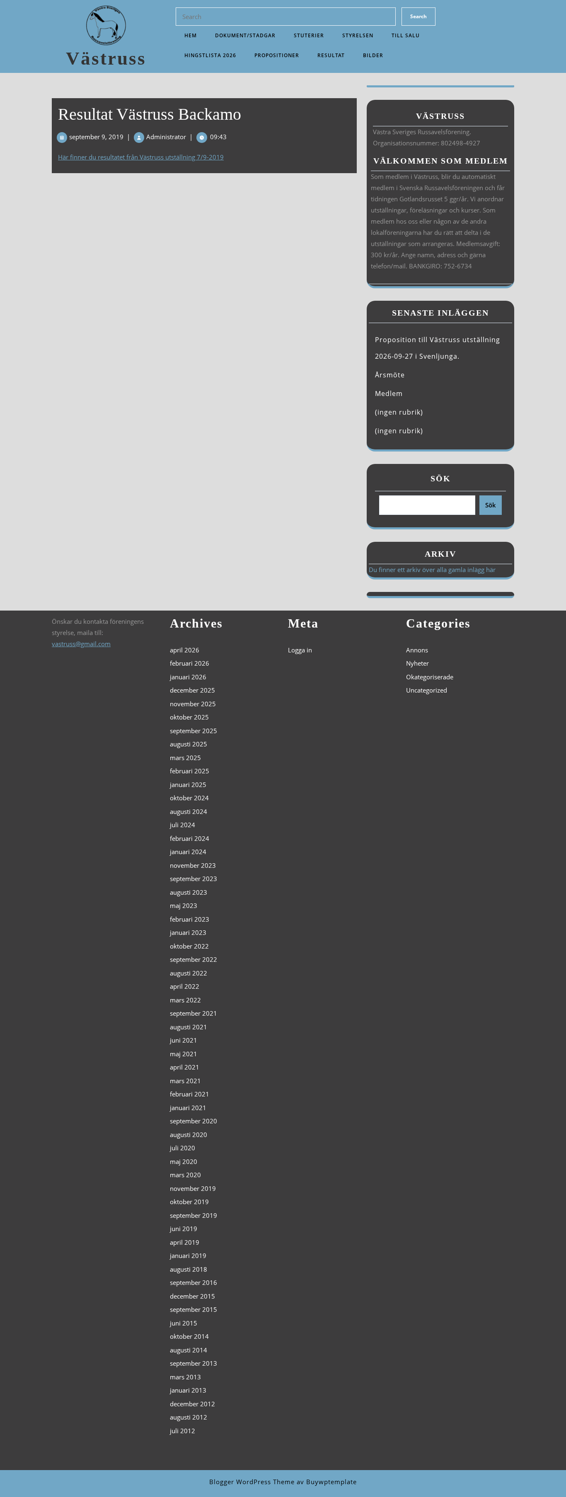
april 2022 (184, 986)
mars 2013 (185, 1377)
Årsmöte (390, 374)
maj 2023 (183, 905)
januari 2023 (188, 932)
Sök (441, 478)
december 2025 (192, 690)
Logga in (300, 650)
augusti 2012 (188, 1417)
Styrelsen (357, 35)
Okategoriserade (429, 677)
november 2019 (193, 1188)
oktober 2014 (189, 1336)
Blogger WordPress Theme (252, 1482)
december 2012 (192, 1404)
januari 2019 (188, 1255)
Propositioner (276, 55)
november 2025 (193, 704)
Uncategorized (426, 690)
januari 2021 (188, 1107)
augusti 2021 (188, 1027)
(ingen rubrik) (399, 412)
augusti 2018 (188, 1269)
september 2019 (193, 1215)
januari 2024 (188, 851)
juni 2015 (183, 1323)
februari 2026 (189, 663)
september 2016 (193, 1282)
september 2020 (193, 1121)
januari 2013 (188, 1390)
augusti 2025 (188, 744)
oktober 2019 (189, 1202)
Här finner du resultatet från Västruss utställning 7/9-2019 (141, 157)
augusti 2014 (188, 1350)
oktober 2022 (189, 946)
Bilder (373, 55)
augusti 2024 (188, 811)
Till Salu (406, 35)
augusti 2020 (188, 1134)
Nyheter (417, 663)
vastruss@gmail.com (81, 644)
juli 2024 (182, 825)
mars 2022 (185, 1000)
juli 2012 (182, 1431)
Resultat (331, 55)
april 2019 (184, 1242)
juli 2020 (182, 1148)
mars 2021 (185, 1081)
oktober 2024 (189, 798)
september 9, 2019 (96, 137)
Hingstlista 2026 (210, 55)
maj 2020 (183, 1161)
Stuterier (309, 35)
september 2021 (193, 1013)
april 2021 (184, 1067)
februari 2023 (189, 919)
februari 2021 (189, 1094)
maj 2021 (183, 1054)
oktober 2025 (189, 717)
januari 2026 (188, 677)
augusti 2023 (188, 892)
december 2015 (192, 1296)
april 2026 (184, 650)
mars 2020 (185, 1175)
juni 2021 (183, 1040)
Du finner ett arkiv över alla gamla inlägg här (432, 569)
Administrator (166, 137)
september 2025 (193, 731)
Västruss (106, 58)
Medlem (389, 393)
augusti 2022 (188, 973)
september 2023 (193, 878)
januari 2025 (188, 784)
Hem (190, 35)
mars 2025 (185, 757)
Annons (417, 650)
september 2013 (193, 1363)
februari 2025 (189, 771)
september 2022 (193, 959)
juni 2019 (183, 1228)
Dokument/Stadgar (245, 35)
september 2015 (193, 1309)
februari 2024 (189, 838)
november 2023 (193, 865)
